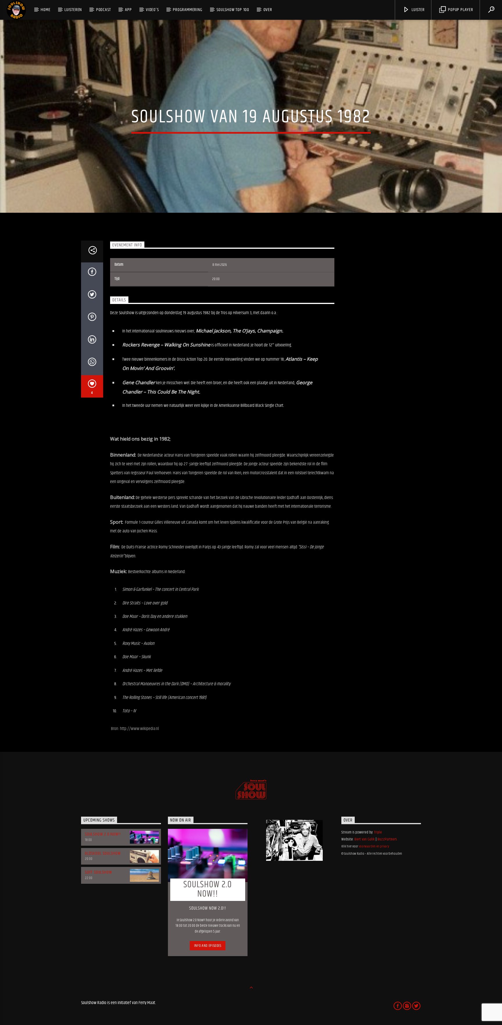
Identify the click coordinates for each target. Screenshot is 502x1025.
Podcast (103, 9)
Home (45, 9)
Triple (378, 832)
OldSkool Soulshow (103, 853)
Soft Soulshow (98, 872)
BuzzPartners (387, 839)
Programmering (187, 9)
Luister (417, 9)
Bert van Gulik (364, 839)
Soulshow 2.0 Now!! (103, 834)
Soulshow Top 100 (232, 9)
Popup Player (460, 9)
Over (267, 9)
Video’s (152, 9)
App (128, 9)
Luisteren (73, 9)
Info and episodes (207, 946)
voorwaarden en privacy (374, 846)
